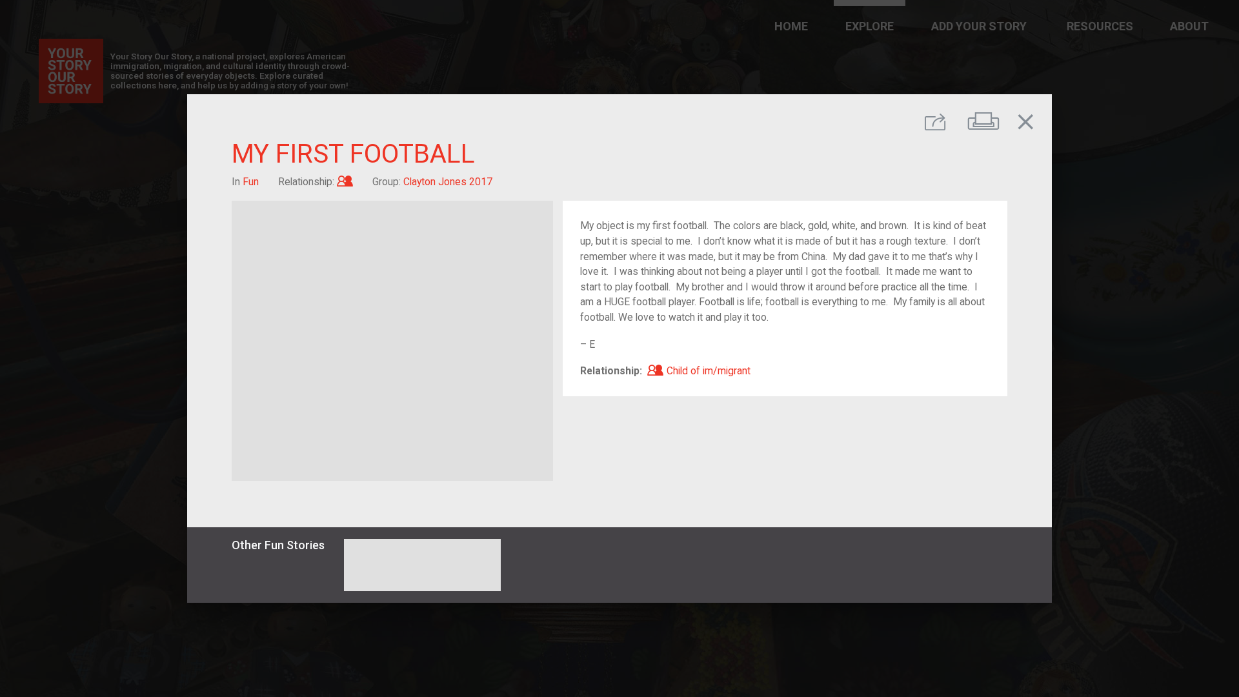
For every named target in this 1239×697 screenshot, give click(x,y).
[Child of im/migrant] (345, 182)
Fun (251, 182)
